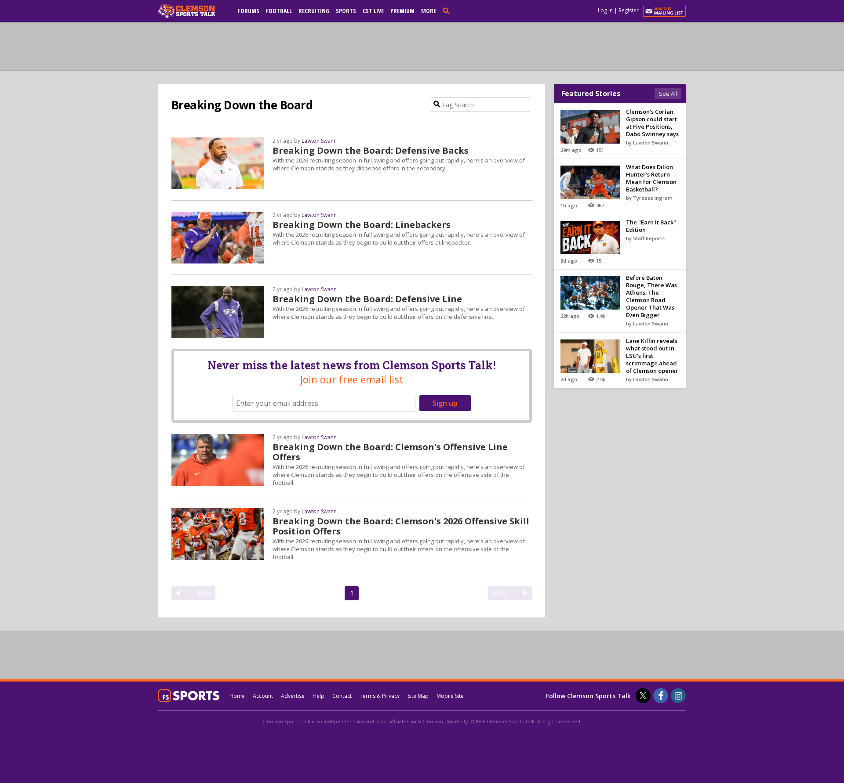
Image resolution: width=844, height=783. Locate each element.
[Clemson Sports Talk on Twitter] (643, 695)
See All (668, 93)
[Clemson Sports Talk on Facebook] (660, 695)
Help (318, 696)
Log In (605, 10)
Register (628, 10)
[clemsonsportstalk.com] (193, 11)
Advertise (293, 696)
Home (237, 696)
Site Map (418, 696)
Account (263, 696)
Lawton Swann (319, 140)
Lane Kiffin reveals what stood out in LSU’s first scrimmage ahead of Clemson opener (652, 356)
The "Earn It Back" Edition (651, 226)
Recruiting (313, 11)
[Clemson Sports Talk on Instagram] (678, 695)
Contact (342, 696)
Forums (248, 11)
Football (279, 11)
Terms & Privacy (380, 696)
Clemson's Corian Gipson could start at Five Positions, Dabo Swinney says (652, 123)
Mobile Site (450, 696)
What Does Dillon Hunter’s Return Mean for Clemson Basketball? (651, 178)
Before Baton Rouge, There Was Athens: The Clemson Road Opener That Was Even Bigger (651, 296)
